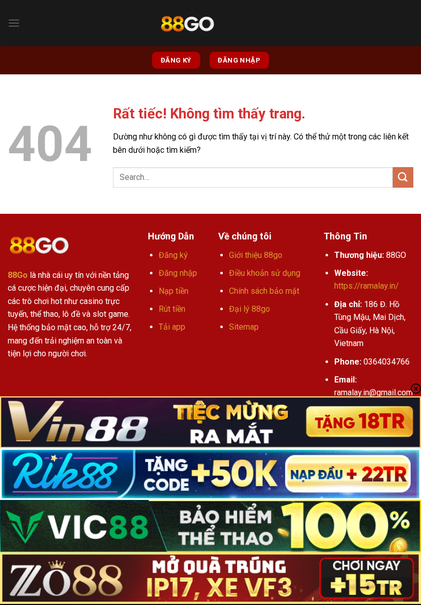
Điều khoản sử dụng (264, 273)
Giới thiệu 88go (255, 255)
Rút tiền (172, 309)
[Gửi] (403, 177)
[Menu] (14, 22)
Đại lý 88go (249, 309)
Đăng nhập (178, 273)
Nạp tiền (173, 291)
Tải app (172, 327)
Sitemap (244, 327)
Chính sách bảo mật (264, 291)
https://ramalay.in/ (366, 286)
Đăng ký (173, 255)
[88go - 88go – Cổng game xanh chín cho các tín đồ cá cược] (187, 23)
